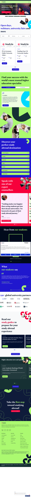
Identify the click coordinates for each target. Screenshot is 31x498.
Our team (21, 436)
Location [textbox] (23, 36)
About (21, 435)
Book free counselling (5, 12)
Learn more (5, 105)
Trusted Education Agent (24, 447)
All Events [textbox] (13, 36)
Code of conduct (23, 441)
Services (12, 436)
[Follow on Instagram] (10, 430)
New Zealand (4, 443)
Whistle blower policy (23, 443)
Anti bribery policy (23, 439)
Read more (5, 346)
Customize (15, 254)
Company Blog (13, 443)
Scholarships (13, 439)
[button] (11, 261)
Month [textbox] (3, 36)
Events (12, 441)
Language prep (13, 438)
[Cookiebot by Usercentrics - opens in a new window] (25, 243)
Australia (3, 436)
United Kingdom (4, 435)
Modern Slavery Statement (24, 444)
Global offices (22, 438)
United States (4, 444)
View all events (15, 69)
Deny (5, 254)
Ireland (3, 441)
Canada (3, 438)
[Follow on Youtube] (7, 430)
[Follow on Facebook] (5, 430)
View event (4, 63)
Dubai (2, 439)
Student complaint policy (24, 446)
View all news (15, 386)
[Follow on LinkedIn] (2, 430)
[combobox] (5, 36)
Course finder (13, 435)
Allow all (25, 254)
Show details (27, 252)
